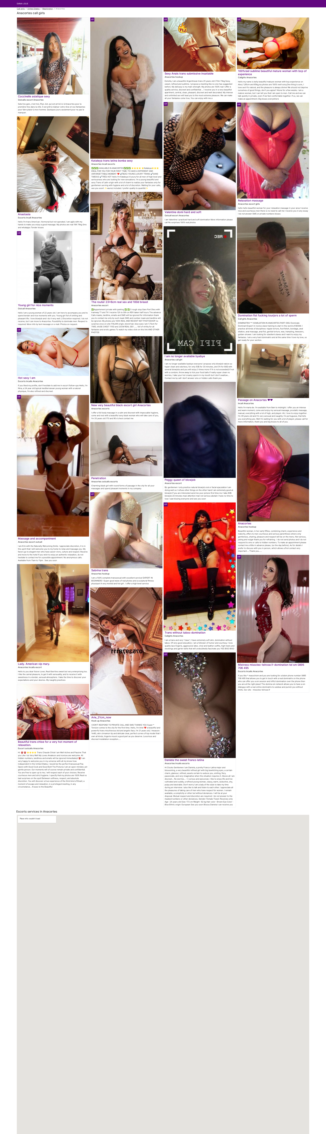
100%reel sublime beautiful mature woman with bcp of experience (272, 72)
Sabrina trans (99, 570)
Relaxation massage (250, 200)
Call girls (21, 8)
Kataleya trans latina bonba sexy (112, 160)
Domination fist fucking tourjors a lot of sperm (267, 315)
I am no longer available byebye (185, 356)
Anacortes (244, 523)
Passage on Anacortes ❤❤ (255, 400)
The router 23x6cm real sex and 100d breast (119, 302)
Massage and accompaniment (37, 538)
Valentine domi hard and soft (183, 212)
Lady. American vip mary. (34, 663)
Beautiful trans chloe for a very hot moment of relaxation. (47, 743)
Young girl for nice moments (35, 305)
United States (33, 8)
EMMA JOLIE (22, 3)
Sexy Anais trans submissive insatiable (189, 73)
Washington (47, 8)
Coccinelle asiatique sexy (34, 96)
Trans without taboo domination (185, 632)
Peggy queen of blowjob (180, 479)
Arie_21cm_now (101, 717)
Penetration (98, 478)
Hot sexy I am (26, 377)
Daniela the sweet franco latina (184, 760)
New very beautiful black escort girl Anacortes (121, 405)
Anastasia (24, 214)
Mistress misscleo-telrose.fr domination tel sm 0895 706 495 (271, 666)
